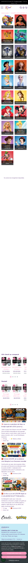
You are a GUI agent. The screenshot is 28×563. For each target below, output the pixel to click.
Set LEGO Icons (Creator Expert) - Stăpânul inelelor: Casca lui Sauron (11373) (16, 368)
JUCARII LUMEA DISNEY (18, 13)
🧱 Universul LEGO (16, 473)
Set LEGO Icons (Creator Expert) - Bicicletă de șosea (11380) (6, 368)
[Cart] (26, 8)
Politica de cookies (16, 546)
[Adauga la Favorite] (9, 364)
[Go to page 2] (13, 377)
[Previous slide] (4, 517)
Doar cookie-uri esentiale (14, 557)
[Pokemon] (21, 520)
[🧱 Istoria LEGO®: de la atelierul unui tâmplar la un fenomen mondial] (14, 450)
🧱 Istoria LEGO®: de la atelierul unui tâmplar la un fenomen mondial (13, 460)
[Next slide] (23, 517)
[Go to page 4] (17, 377)
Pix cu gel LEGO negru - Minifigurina (6, 395)
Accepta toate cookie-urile (14, 553)
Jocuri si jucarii (5, 13)
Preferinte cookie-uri (14, 560)
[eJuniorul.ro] (8, 7)
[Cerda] (6, 520)
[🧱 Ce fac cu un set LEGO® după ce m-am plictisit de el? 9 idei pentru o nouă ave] (14, 485)
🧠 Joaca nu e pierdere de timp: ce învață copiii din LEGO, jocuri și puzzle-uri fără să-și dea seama (13, 425)
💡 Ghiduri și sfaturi (16, 439)
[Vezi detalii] (3, 364)
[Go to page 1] (11, 377)
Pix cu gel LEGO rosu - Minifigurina (16, 395)
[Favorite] (23, 8)
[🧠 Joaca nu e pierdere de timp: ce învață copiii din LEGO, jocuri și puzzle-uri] (14, 415)
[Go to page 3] (15, 377)
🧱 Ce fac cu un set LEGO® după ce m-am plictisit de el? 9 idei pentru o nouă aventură (13, 495)
